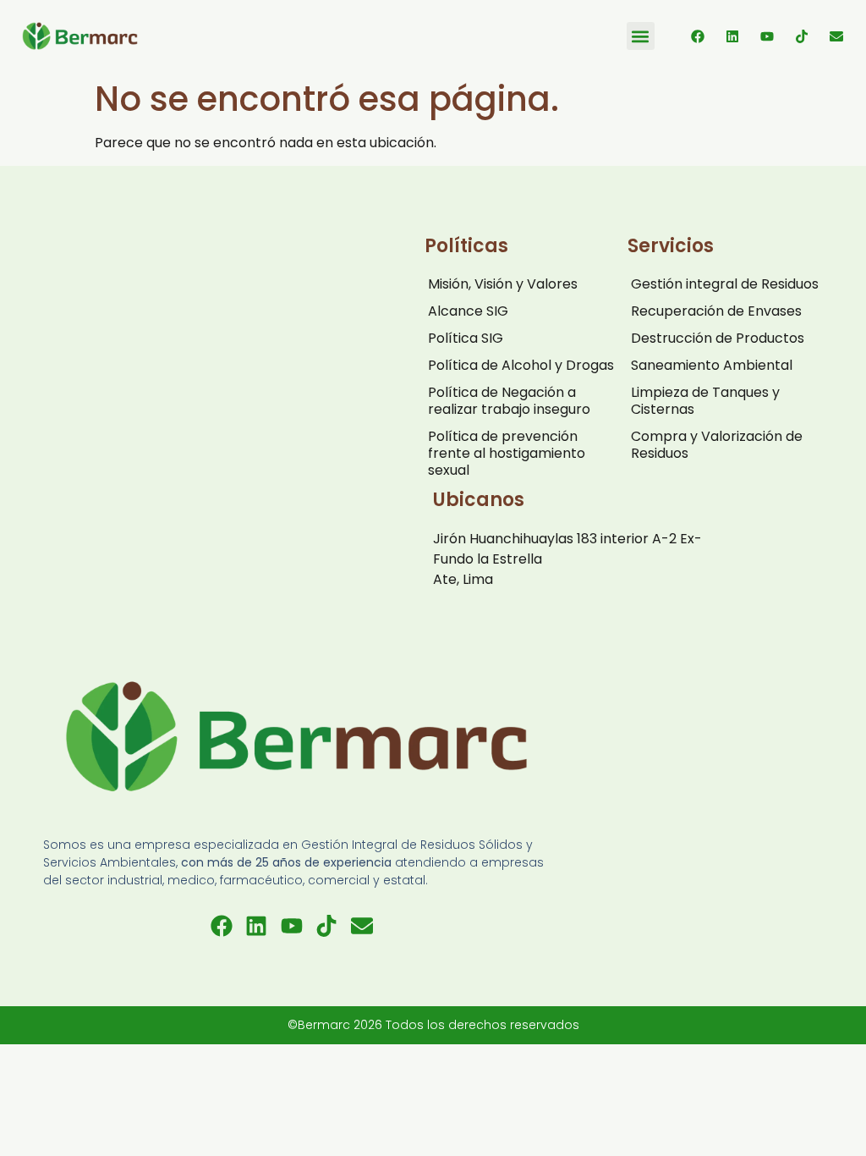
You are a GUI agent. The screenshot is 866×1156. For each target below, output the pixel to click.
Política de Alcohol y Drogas (521, 365)
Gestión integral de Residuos (725, 284)
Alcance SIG (468, 311)
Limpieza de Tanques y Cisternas (705, 401)
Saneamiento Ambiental (711, 365)
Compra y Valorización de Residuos (717, 445)
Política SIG (465, 338)
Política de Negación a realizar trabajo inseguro (509, 401)
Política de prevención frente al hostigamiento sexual (506, 453)
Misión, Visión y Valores (503, 284)
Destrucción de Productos (717, 338)
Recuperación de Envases (716, 311)
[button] (641, 36)
